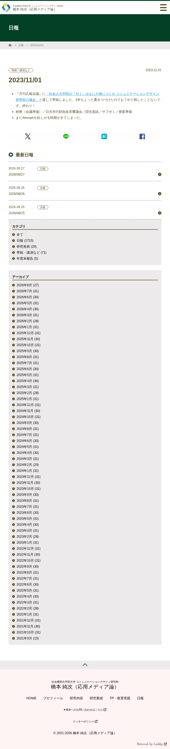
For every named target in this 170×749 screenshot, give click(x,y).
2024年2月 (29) (28, 465)
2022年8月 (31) (28, 572)
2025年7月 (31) (28, 363)
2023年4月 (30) (28, 524)
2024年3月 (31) (28, 459)
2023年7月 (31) (28, 506)
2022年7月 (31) (28, 578)
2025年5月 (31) (28, 375)
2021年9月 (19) (28, 638)
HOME (31, 698)
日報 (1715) (25, 240)
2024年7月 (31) (28, 435)
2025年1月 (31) (28, 399)
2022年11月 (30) (28, 554)
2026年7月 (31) (28, 291)
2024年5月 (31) (28, 447)
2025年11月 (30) (28, 339)
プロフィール (53, 698)
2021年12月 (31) (29, 620)
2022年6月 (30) (28, 584)
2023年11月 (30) (28, 482)
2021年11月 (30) (28, 626)
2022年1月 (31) (28, 614)
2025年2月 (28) (28, 393)
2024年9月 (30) (28, 423)
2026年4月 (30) (28, 309)
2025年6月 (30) (28, 369)
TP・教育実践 (120, 698)
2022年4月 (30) (28, 596)
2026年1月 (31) (28, 327)
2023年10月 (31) (29, 488)
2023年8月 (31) (28, 500)
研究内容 (76, 698)
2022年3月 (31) (28, 602)
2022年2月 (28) (28, 608)
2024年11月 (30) (28, 411)
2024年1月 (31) (28, 471)
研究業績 (96, 698)
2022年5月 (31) (28, 590)
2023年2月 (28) (28, 536)
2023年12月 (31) (29, 476)
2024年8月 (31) (28, 429)
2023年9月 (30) (28, 494)
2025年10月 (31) (29, 345)
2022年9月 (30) (28, 566)
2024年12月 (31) (29, 405)
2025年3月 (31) (28, 387)
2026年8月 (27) (28, 285)
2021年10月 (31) (29, 632)
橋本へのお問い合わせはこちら (84, 709)
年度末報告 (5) (27, 258)
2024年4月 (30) (28, 453)
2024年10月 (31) (29, 417)
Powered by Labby (150, 744)
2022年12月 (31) (29, 548)
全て (20, 234)
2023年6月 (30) (28, 512)
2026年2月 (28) (28, 321)
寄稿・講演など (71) (31, 252)
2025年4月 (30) (28, 381)
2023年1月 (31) (28, 542)
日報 (21, 45)
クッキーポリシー (84, 721)
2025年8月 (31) (28, 357)
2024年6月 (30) (28, 441)
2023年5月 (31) (28, 518)
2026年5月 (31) (28, 303)
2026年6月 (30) (28, 297)
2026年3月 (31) (28, 315)
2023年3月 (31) (28, 530)
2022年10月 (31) (29, 560)
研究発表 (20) (27, 246)
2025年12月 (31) (29, 333)
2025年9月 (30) (28, 351)
